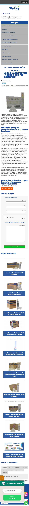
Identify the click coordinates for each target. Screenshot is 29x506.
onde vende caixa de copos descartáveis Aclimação (14, 293)
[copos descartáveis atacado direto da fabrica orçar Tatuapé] (14, 324)
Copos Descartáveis (6, 25)
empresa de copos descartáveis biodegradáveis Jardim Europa (14, 455)
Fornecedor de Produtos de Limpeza (9, 42)
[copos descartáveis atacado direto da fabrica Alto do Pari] (14, 304)
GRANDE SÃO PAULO (10, 470)
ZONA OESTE (18, 467)
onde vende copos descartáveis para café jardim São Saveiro (14, 353)
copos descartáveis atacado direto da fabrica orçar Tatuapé (14, 333)
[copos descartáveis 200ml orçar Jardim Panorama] (14, 426)
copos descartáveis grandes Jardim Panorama (14, 395)
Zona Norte (4, 472)
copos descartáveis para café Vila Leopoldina (14, 273)
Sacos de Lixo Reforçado (7, 63)
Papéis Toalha (5, 49)
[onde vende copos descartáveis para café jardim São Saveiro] (14, 344)
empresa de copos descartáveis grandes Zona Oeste (14, 415)
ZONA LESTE (11, 467)
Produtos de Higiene (6, 52)
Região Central (19, 470)
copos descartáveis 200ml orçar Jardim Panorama (14, 435)
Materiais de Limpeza (6, 46)
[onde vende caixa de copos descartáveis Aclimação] (14, 284)
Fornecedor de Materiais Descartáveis (10, 39)
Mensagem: (22, 225)
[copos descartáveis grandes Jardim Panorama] (14, 386)
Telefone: (23, 210)
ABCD (3, 470)
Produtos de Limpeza (6, 56)
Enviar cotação (15, 247)
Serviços (14, 23)
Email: (24, 205)
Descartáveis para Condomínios (8, 32)
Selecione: (4, 467)
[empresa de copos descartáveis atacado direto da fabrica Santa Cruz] (14, 364)
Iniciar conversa (12, 497)
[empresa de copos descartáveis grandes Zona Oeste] (14, 406)
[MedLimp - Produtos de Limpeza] (14, 7)
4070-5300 (6, 13)
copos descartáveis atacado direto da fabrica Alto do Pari (14, 313)
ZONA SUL (24, 467)
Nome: (24, 200)
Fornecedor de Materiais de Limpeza (9, 36)
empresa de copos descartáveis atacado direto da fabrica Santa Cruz (14, 374)
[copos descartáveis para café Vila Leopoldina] (14, 264)
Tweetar (4, 83)
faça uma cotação (7, 188)
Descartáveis (4, 29)
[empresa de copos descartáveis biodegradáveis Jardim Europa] (14, 446)
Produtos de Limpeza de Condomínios (10, 59)
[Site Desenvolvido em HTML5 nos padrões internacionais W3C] (4, 503)
